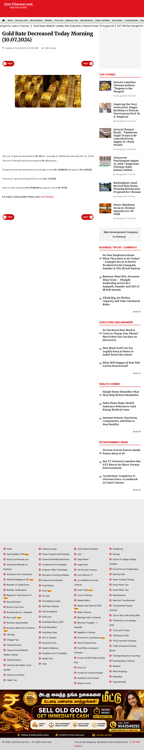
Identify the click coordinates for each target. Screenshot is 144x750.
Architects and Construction (19, 574)
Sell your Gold (21, 20)
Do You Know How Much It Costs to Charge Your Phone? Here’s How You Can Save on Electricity (120, 335)
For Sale (45, 596)
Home (9, 549)
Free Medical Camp (50, 601)
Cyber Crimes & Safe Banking (55, 554)
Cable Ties (11, 680)
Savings (116, 554)
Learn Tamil (82, 590)
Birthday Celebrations (16, 590)
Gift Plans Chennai (50, 606)
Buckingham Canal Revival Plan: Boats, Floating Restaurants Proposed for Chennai (127, 187)
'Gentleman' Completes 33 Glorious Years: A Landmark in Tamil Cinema (120, 479)
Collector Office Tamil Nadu (54, 570)
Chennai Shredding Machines (55, 559)
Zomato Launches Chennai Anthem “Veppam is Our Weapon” (124, 87)
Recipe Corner (84, 683)
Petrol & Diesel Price (86, 643)
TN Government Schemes (124, 641)
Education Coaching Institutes (55, 575)
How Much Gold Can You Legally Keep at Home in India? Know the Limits (118, 351)
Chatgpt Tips (12, 640)
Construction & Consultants (54, 564)
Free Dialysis (47, 585)
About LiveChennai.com (17, 559)
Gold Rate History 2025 (52, 622)
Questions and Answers (88, 678)
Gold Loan (46, 617)
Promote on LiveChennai (89, 637)
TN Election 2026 (120, 635)
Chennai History (13, 660)
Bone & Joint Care (15, 607)
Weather (48, 20)
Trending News (131, 20)
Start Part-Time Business (123, 600)
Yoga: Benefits (119, 682)
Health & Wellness (50, 648)
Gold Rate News (49, 627)
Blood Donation (13, 602)
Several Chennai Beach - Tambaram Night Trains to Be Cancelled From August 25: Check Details (125, 137)
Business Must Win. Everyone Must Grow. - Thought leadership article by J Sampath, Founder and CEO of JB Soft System (121, 283)
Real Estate (117, 20)
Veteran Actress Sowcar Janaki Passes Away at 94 (121, 452)
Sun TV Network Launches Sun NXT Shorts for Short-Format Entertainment (121, 465)
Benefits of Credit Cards (17, 585)
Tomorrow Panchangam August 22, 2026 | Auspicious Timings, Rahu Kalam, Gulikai (126, 164)
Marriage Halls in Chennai (89, 617)
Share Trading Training (123, 579)
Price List (59, 20)
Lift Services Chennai (87, 570)
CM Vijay (10, 634)
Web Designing (119, 671)
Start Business (86, 20)
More (136, 312)
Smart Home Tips (120, 585)
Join (79, 554)
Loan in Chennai (84, 595)
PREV (10, 64)
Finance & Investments (52, 580)
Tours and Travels (121, 630)
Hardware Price (49, 643)
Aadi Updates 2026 (15, 554)
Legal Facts (82, 564)
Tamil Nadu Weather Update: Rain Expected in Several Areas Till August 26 (58, 25)
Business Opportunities (17, 622)
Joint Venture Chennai (87, 549)
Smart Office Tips (120, 590)
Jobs (44, 664)
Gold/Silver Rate (49, 632)
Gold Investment (49, 611)
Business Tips (72, 20)
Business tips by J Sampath (19, 612)
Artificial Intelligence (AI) (18, 579)
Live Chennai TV (85, 575)
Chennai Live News (15, 675)
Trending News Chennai (123, 661)
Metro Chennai (84, 612)
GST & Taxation (49, 637)
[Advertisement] (90, 7)
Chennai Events (13, 645)
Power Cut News (102, 20)
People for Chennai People (90, 673)
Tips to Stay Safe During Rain (126, 615)
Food (44, 590)
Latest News (83, 559)
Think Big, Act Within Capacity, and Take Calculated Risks (121, 301)
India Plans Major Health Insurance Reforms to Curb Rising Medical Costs (119, 406)
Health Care (47, 658)
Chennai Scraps (49, 549)
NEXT (86, 64)
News (10, 20)
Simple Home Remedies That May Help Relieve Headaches (121, 393)
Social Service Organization (125, 569)
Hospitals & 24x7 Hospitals (54, 653)
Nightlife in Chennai (86, 632)
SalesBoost (117, 549)
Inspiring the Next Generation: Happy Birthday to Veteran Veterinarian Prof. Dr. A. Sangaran (127, 110)
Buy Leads (11, 617)
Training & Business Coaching (126, 655)
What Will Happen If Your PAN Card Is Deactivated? (121, 364)
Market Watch (36, 20)
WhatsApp (117, 676)
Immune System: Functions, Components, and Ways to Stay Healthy (120, 421)
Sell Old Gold (118, 574)
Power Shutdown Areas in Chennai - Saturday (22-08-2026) (125, 209)
